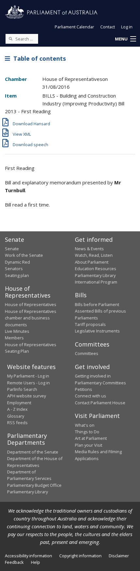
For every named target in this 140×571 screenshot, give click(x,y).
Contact (107, 27)
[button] (125, 39)
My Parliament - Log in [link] (28, 376)
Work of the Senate (24, 255)
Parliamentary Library (95, 275)
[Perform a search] (10, 38)
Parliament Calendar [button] (74, 27)
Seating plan (17, 275)
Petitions (83, 389)
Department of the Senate (32, 452)
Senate (12, 249)
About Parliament (91, 262)
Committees (86, 353)
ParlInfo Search (22, 389)
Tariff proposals (90, 324)
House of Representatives (30, 304)
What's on (84, 425)
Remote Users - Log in (28, 383)
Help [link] (35, 562)
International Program (96, 282)
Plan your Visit (88, 445)
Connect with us (90, 396)
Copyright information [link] (80, 556)
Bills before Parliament (97, 304)
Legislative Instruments (97, 331)
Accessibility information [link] (28, 556)
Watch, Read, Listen (94, 255)
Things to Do (87, 432)
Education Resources (95, 268)
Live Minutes (17, 331)
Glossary (15, 416)
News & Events (89, 249)
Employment (19, 403)
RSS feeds (17, 422)
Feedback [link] (14, 562)
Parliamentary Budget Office (34, 485)
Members (14, 338)
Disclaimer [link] (119, 556)
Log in (127, 27)
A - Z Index (17, 409)
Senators (14, 268)
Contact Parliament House (100, 403)
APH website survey (26, 396)
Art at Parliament (91, 438)
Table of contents (38, 58)
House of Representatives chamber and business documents (30, 318)
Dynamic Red (17, 262)
